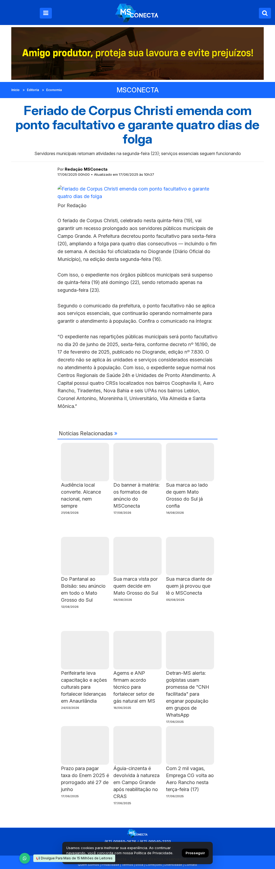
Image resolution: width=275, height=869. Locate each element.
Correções (154, 865)
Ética (139, 865)
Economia (54, 90)
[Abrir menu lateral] (46, 13)
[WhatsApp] (24, 858)
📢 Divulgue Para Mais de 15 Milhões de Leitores (74, 858)
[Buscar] (265, 13)
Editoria (33, 90)
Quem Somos (88, 865)
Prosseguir (195, 853)
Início (15, 90)
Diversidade (173, 865)
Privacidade (110, 865)
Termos (127, 865)
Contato (190, 865)
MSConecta (138, 90)
